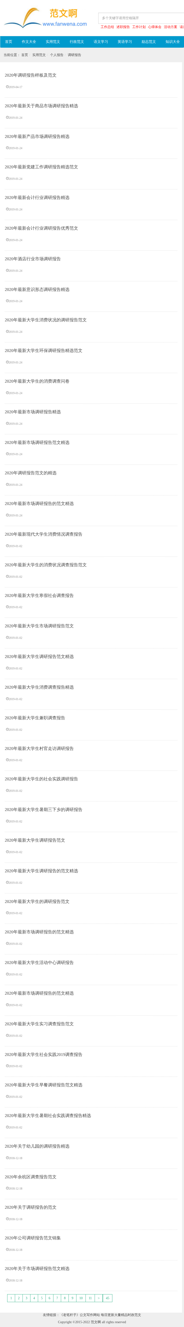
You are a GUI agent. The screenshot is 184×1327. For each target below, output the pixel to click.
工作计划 (139, 27)
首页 (8, 42)
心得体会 (154, 27)
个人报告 (56, 55)
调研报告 (74, 55)
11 (90, 1298)
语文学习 (101, 42)
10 (81, 1298)
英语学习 (125, 42)
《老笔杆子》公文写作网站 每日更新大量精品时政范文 (100, 1315)
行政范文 (77, 42)
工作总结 (107, 27)
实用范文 (53, 42)
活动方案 (170, 27)
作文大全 (29, 42)
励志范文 (149, 42)
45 (107, 1298)
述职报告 (123, 27)
